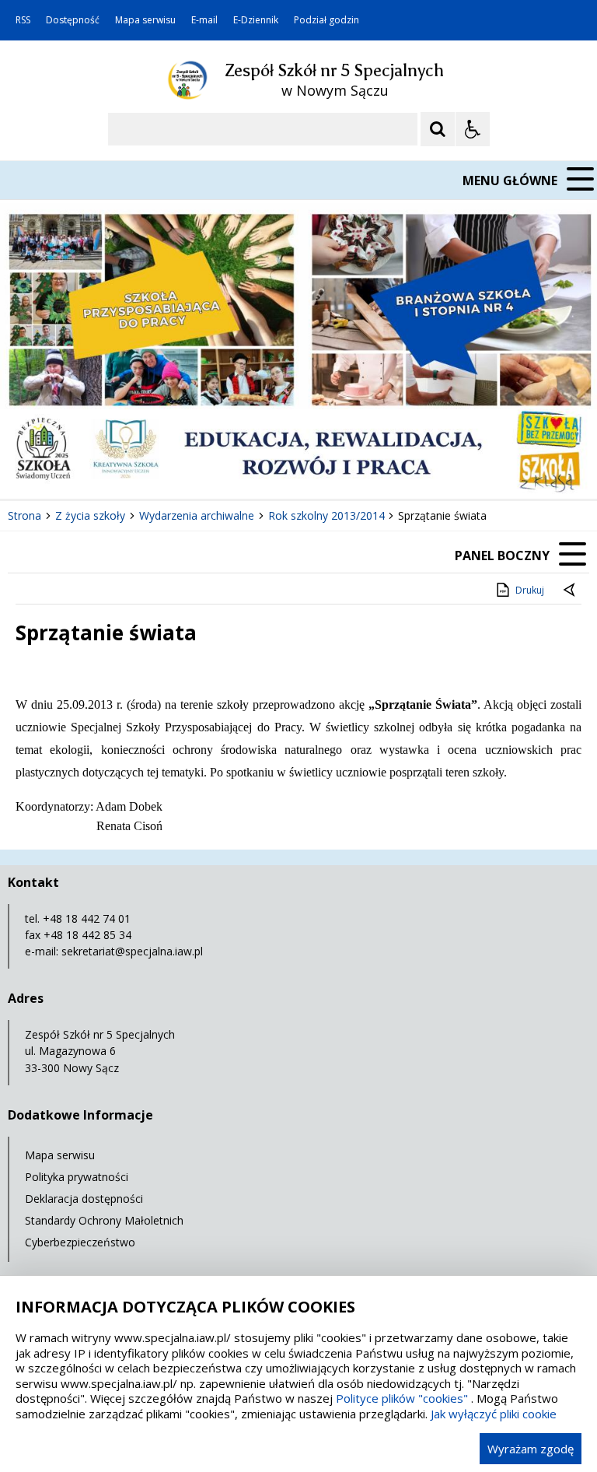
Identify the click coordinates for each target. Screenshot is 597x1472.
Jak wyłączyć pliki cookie (494, 1413)
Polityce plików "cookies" (402, 1398)
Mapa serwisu (145, 20)
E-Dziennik (255, 20)
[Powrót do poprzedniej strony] (570, 590)
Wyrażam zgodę (530, 1448)
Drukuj (529, 590)
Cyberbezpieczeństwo (80, 1242)
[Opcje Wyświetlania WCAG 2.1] (473, 129)
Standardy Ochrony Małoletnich (104, 1220)
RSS (23, 20)
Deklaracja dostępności (84, 1198)
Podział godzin (326, 20)
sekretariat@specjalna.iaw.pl (132, 951)
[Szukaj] (438, 129)
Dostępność (73, 20)
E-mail (204, 20)
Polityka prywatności (76, 1176)
